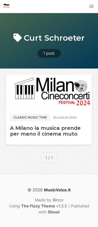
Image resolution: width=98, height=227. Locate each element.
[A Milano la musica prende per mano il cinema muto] (49, 92)
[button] (91, 6)
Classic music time (30, 117)
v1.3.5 (44, 205)
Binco (58, 199)
